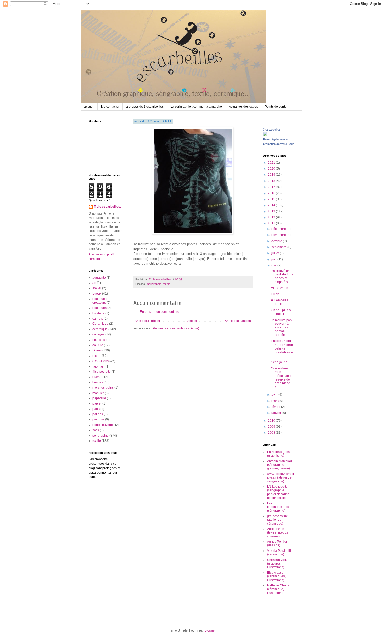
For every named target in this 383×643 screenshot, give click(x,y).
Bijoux (96, 293)
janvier (276, 413)
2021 (272, 162)
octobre (277, 241)
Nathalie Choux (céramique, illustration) (278, 589)
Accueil (192, 321)
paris (96, 409)
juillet (275, 253)
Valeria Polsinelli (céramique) (279, 552)
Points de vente (276, 106)
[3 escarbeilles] (265, 135)
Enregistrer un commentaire (159, 312)
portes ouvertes (103, 425)
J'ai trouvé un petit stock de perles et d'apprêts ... (282, 276)
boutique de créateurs (100, 300)
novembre (279, 235)
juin (274, 259)
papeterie (99, 398)
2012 (272, 217)
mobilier (98, 393)
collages (98, 334)
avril (274, 394)
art (94, 283)
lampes (97, 382)
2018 (272, 181)
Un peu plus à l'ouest (281, 312)
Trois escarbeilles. (107, 207)
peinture (98, 419)
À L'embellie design (279, 302)
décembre (279, 229)
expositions (100, 361)
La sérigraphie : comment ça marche (196, 106)
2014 (272, 205)
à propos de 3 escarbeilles (145, 106)
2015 (272, 199)
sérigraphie (154, 283)
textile (166, 283)
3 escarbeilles (272, 129)
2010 (272, 420)
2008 (272, 432)
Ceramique (100, 324)
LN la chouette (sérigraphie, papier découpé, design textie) (278, 492)
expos (96, 356)
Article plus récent (147, 321)
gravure (97, 377)
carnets (97, 318)
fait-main (98, 366)
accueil (89, 106)
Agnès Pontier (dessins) (277, 543)
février (276, 407)
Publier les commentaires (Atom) (176, 328)
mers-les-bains (103, 387)
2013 (272, 211)
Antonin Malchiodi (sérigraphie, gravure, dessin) (280, 464)
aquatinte (99, 277)
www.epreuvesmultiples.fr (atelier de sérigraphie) (280, 477)
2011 (272, 223)
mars (275, 401)
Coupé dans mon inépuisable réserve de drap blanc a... (281, 377)
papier (97, 403)
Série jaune (279, 362)
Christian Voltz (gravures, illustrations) (277, 563)
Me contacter (110, 106)
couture (97, 345)
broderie (98, 313)
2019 (272, 174)
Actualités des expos (243, 106)
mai (274, 265)
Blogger (210, 630)
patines (97, 414)
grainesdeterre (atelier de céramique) (277, 519)
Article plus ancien (238, 321)
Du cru (275, 294)
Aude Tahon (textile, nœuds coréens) (277, 532)
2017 (272, 187)
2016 (272, 193)
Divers (97, 350)
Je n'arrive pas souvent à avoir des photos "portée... (281, 327)
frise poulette (101, 371)
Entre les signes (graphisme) (278, 453)
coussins (98, 340)
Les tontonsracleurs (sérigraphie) (278, 507)
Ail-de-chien (279, 288)
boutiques (99, 308)
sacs (95, 430)
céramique (100, 329)
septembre (279, 247)
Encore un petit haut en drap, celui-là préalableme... (282, 348)
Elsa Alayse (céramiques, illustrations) (276, 576)
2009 (272, 426)
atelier (96, 288)
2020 (272, 168)
